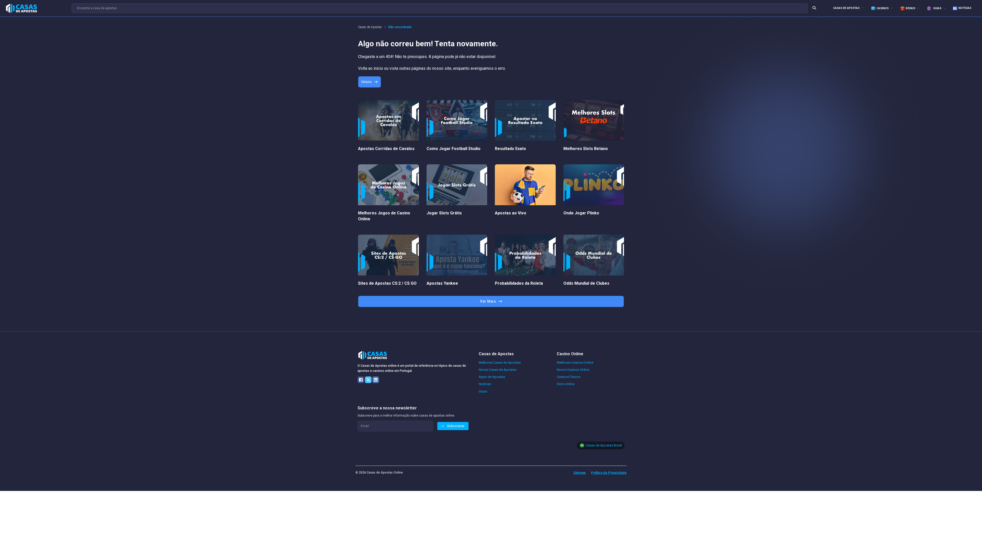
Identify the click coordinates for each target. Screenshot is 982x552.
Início (366, 82)
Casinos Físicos (568, 377)
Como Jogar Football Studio (454, 148)
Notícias (964, 8)
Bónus (910, 8)
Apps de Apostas (492, 377)
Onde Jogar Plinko (581, 213)
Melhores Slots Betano (585, 148)
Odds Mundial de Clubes (586, 283)
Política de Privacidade (609, 473)
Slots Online (565, 384)
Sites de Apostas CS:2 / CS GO (387, 283)
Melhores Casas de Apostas (500, 362)
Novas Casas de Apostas (497, 370)
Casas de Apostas (846, 8)
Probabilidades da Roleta (519, 283)
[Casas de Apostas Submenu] (862, 7)
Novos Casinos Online (573, 370)
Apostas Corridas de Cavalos (386, 148)
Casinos (883, 8)
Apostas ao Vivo (510, 213)
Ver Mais (488, 301)
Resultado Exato (510, 148)
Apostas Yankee (442, 283)
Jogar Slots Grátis (444, 213)
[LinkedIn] (375, 379)
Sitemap (579, 473)
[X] (368, 379)
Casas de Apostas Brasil (604, 445)
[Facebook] (361, 379)
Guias (936, 8)
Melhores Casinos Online (575, 362)
